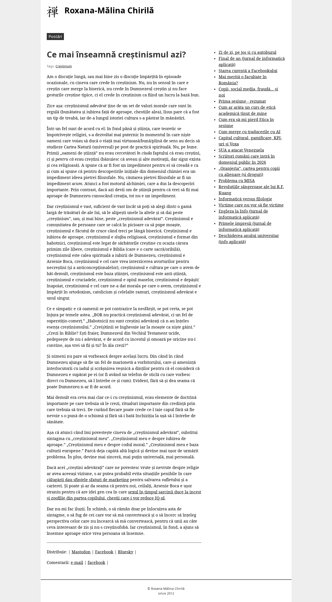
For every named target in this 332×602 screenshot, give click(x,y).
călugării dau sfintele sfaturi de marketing (88, 479)
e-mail (77, 562)
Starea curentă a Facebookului (248, 70)
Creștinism (64, 66)
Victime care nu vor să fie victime (251, 205)
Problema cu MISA (237, 180)
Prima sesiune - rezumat (242, 101)
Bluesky (125, 551)
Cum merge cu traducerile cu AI (250, 131)
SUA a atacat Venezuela (241, 150)
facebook (96, 562)
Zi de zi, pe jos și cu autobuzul (247, 52)
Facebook (104, 551)
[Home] (52, 12)
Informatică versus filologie (245, 199)
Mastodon (81, 551)
